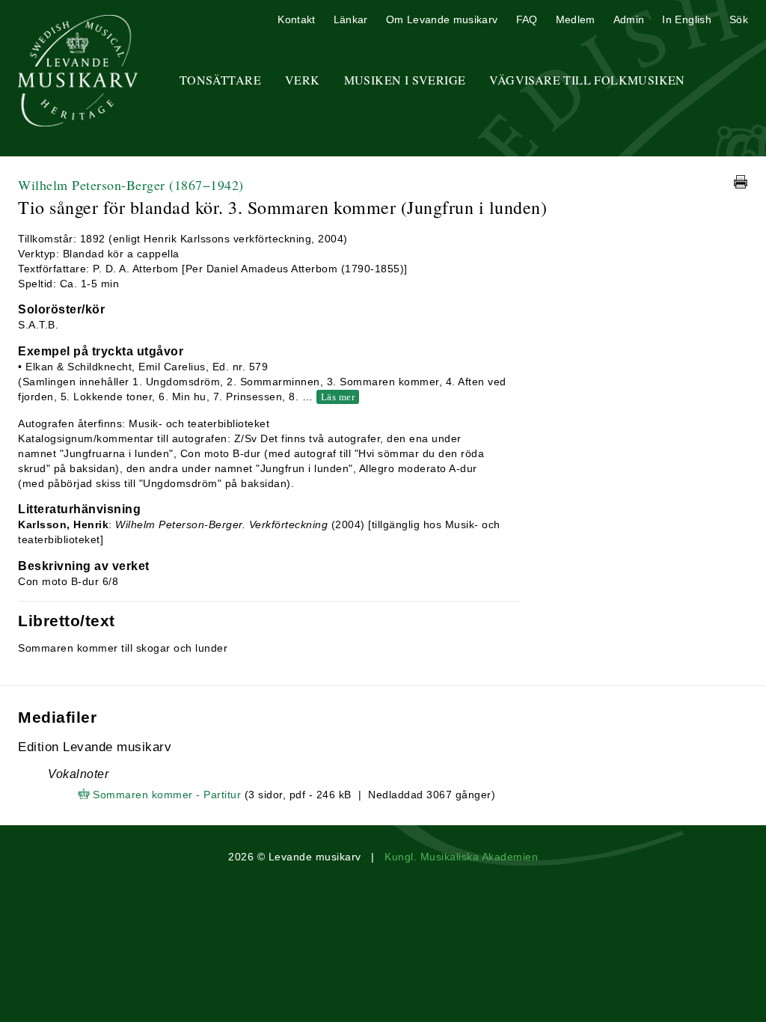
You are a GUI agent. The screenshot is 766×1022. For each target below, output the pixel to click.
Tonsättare (220, 80)
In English (686, 19)
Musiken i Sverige (405, 80)
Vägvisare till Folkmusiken (586, 80)
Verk (302, 80)
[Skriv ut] (740, 181)
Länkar (351, 19)
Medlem (575, 19)
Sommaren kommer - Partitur (167, 795)
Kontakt (296, 19)
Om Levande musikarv (442, 19)
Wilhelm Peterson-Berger (131, 185)
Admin (629, 19)
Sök (738, 19)
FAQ (527, 19)
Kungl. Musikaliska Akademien (461, 857)
